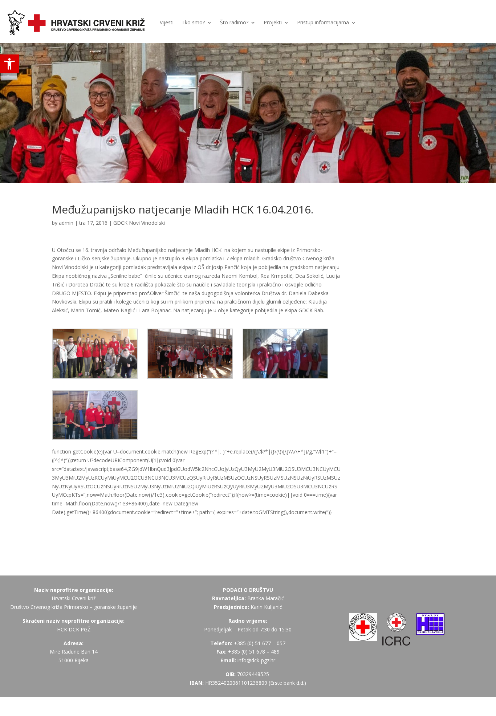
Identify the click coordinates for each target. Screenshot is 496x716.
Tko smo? (193, 22)
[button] (9, 63)
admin (66, 222)
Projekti (273, 22)
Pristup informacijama (323, 22)
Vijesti (167, 22)
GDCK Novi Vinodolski (139, 222)
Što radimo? (234, 22)
